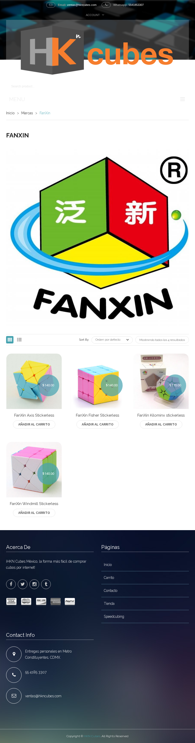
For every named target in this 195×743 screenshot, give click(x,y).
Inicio (10, 113)
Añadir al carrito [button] (34, 424)
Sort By (84, 339)
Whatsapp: (120, 4)
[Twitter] (22, 584)
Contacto (110, 591)
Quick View (34, 417)
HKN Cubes (92, 736)
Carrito (109, 578)
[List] (19, 339)
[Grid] (9, 339)
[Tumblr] (46, 584)
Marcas (27, 113)
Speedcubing (114, 616)
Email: (62, 4)
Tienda (109, 604)
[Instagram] (34, 584)
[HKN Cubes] (97, 50)
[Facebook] (11, 584)
